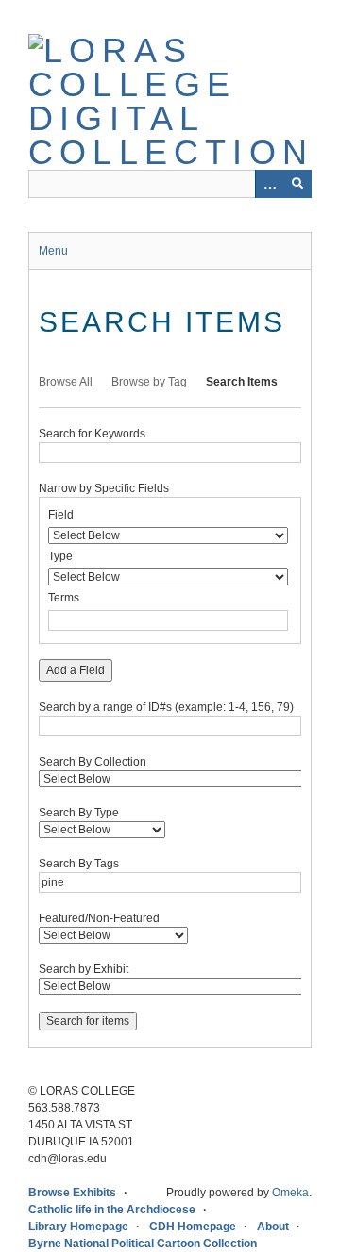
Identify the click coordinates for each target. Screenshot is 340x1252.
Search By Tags (79, 863)
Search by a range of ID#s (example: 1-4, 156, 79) (166, 707)
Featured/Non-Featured (99, 918)
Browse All (66, 381)
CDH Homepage (192, 1226)
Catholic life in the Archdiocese (112, 1209)
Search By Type (79, 812)
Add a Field (75, 670)
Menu (53, 250)
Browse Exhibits (72, 1192)
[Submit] (297, 184)
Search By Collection (92, 761)
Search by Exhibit (83, 969)
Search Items (242, 381)
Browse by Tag (149, 381)
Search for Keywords (92, 433)
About (273, 1226)
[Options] (269, 184)
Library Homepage (78, 1226)
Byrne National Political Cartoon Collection (142, 1243)
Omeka (290, 1192)
